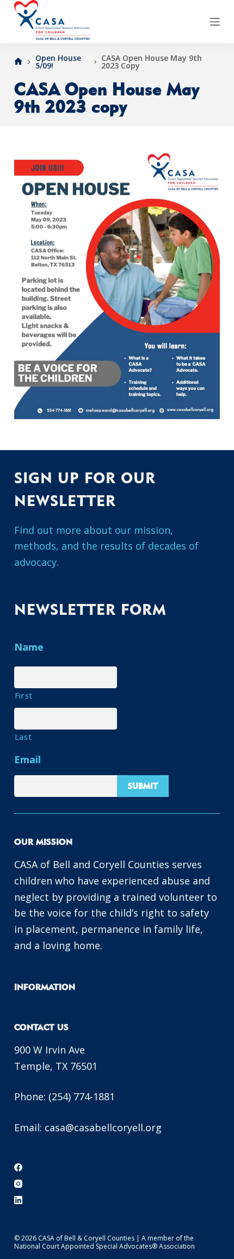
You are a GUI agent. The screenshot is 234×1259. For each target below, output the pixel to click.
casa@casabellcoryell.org (103, 1127)
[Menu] (215, 22)
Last (23, 736)
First (24, 695)
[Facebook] (18, 1167)
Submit (143, 786)
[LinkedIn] (18, 1200)
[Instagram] (18, 1184)
